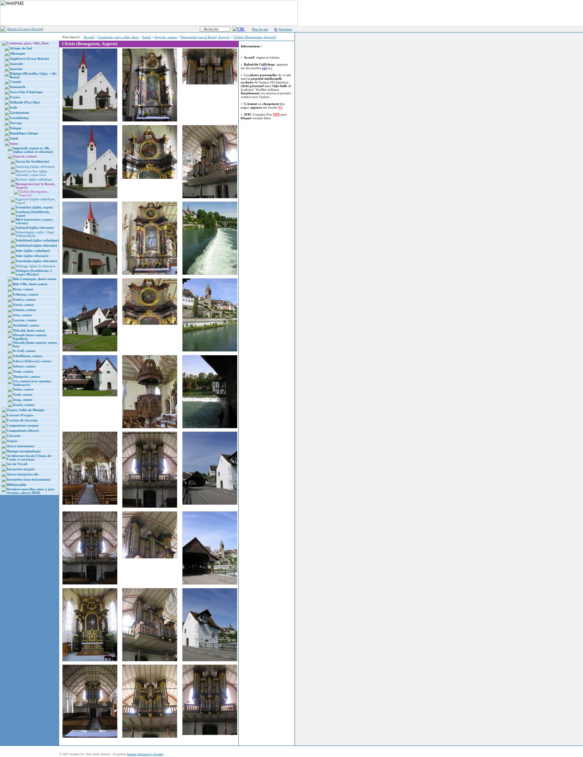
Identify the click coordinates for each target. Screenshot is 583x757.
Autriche (16, 69)
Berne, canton (23, 289)
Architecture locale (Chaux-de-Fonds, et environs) (29, 457)
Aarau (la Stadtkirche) (32, 161)
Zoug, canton (22, 399)
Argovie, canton (165, 37)
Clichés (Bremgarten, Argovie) (255, 37)
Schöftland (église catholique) (37, 240)
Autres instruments (20, 446)
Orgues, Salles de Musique (26, 410)
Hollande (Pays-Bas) (25, 102)
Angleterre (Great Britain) (29, 58)
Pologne (16, 128)
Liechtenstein (19, 112)
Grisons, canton (24, 310)
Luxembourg (19, 118)
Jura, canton (22, 315)
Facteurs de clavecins (22, 420)
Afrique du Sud (21, 48)
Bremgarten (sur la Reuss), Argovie (205, 37)
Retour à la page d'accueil (25, 29)
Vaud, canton (22, 394)
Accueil (89, 37)
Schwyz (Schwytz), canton (32, 361)
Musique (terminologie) (24, 451)
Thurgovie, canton (26, 376)
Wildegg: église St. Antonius (35, 266)
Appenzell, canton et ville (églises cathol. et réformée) (33, 150)
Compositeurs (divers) (23, 430)
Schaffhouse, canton (27, 356)
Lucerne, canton (24, 320)
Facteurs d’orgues (20, 415)
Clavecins (14, 436)
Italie (13, 107)
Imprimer (285, 29)
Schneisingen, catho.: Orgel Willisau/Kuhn (35, 234)
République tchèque (24, 133)
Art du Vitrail (17, 464)
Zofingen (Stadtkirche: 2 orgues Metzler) (34, 272)
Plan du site (260, 29)
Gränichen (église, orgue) (34, 207)
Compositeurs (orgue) (23, 425)
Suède (14, 138)
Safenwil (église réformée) (35, 227)
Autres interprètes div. (23, 474)
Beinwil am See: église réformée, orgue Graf (31, 173)
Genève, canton (24, 299)
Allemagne (17, 53)
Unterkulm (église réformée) (36, 261)
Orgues (12, 441)
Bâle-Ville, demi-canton (30, 284)
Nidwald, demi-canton (29, 330)
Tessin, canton (23, 371)
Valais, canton (23, 389)
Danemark (17, 87)
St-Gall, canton (24, 351)
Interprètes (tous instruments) (28, 479)
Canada (15, 81)
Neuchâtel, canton (26, 325)
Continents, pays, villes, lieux (118, 37)
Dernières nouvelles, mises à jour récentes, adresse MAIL (30, 491)
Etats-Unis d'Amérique (26, 92)
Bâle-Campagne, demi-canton (34, 279)
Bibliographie (16, 484)
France (15, 97)
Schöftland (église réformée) (36, 245)
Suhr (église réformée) (32, 256)
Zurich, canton (23, 405)
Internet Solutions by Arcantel (145, 754)
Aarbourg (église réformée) (35, 166)
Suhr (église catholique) (33, 250)
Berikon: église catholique (34, 179)
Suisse (146, 37)
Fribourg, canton (25, 294)
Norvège (16, 123)
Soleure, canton (24, 366)
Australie (16, 64)
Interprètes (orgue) (21, 469)
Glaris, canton (23, 304)
